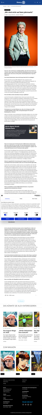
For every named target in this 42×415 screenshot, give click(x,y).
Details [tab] (21, 198)
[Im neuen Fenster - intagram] (31, 404)
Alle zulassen (34, 218)
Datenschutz (5, 381)
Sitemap (23, 381)
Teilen (7, 295)
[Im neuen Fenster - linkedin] (28, 404)
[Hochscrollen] (40, 413)
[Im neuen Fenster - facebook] (23, 404)
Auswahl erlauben (21, 218)
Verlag (4, 383)
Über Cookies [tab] (34, 198)
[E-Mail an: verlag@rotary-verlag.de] (37, 2)
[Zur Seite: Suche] (35, 2)
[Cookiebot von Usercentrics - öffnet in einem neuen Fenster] (36, 195)
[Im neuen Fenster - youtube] (26, 404)
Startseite (4, 6)
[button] (4, 328)
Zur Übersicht (21, 301)
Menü (3, 2)
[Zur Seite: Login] (40, 2)
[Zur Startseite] (21, 2)
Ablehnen (7, 218)
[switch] (15, 215)
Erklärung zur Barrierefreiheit (9, 380)
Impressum (24, 380)
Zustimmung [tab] (7, 198)
